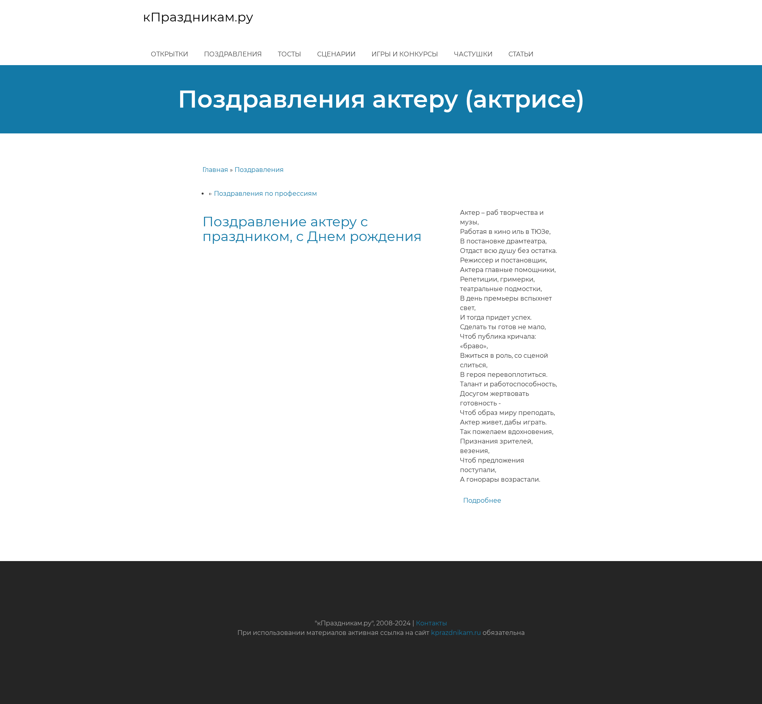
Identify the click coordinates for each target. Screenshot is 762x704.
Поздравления (233, 54)
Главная (215, 170)
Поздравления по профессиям (265, 193)
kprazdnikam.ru (456, 632)
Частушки (473, 54)
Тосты (289, 54)
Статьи (520, 54)
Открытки (169, 54)
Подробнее (482, 500)
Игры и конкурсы (404, 54)
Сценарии (336, 54)
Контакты (431, 623)
